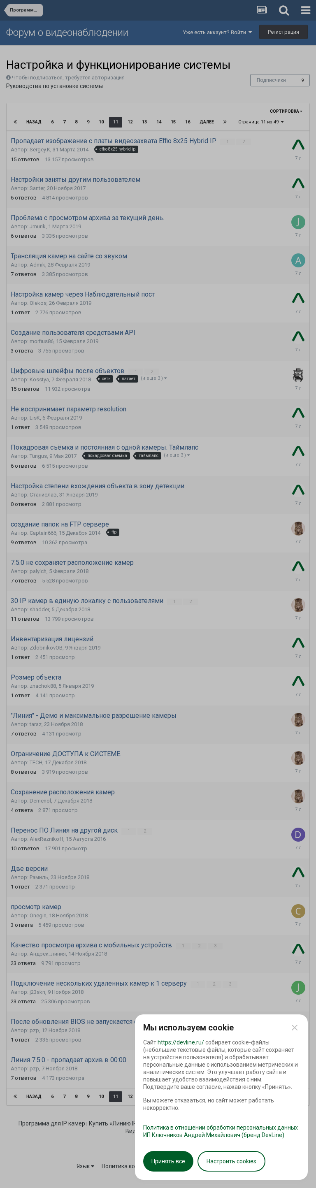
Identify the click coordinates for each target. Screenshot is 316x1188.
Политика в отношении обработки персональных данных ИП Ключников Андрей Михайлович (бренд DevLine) (220, 1131)
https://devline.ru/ (181, 1042)
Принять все (168, 1161)
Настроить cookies (231, 1161)
